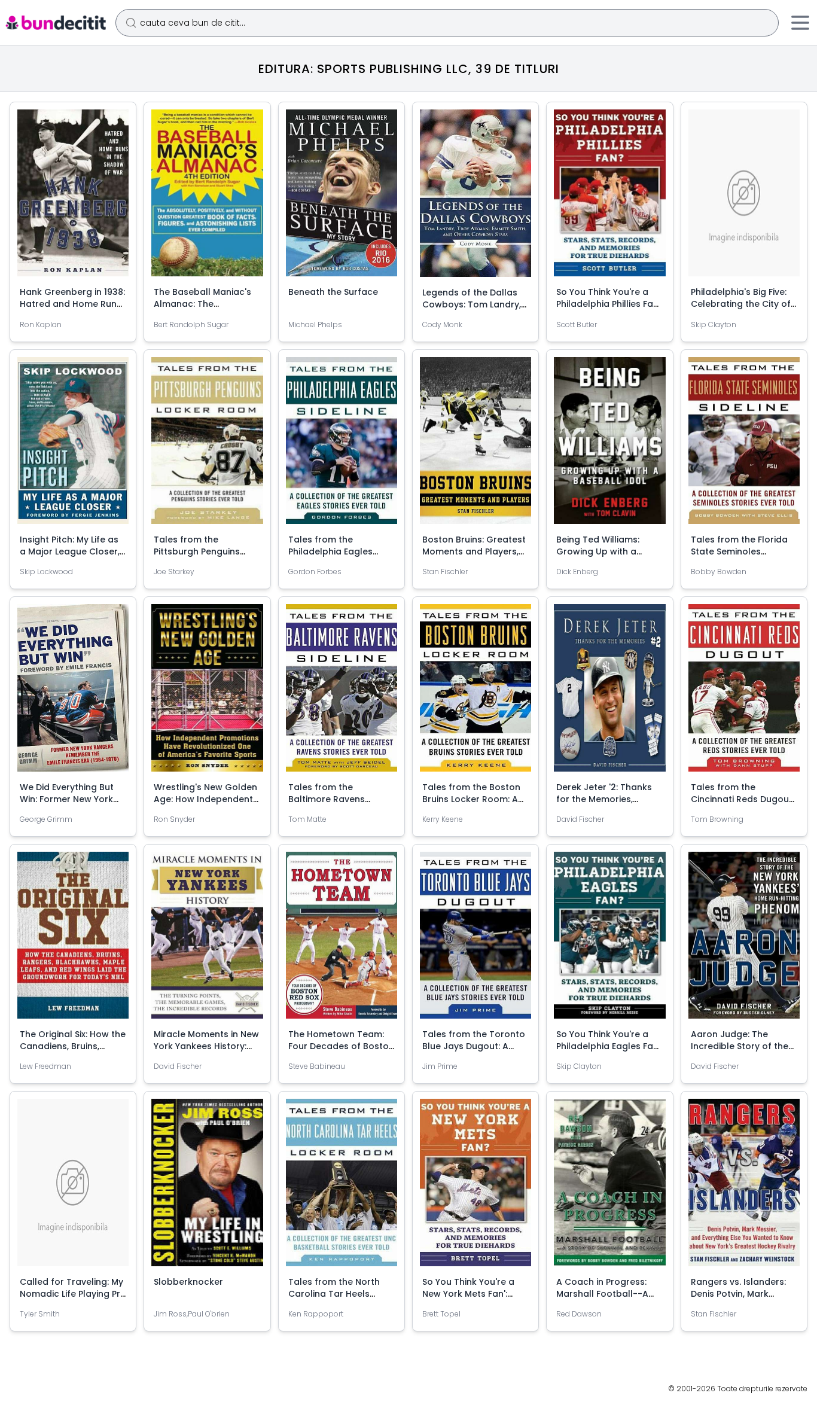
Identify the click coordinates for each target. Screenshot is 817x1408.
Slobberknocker (188, 1282)
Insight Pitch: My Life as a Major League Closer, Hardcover (70, 551)
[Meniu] (800, 23)
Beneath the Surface (333, 292)
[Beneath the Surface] (341, 197)
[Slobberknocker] (207, 1187)
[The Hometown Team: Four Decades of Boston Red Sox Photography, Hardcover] (341, 940)
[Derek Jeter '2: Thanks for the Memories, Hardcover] (609, 692)
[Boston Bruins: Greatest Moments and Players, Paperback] (475, 445)
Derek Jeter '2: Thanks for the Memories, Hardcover (604, 799)
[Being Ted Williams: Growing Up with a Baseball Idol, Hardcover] (609, 445)
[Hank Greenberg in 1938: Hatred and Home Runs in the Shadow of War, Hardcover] (73, 197)
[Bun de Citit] (55, 23)
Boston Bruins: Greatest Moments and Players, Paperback (474, 551)
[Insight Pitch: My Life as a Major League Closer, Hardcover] (73, 445)
